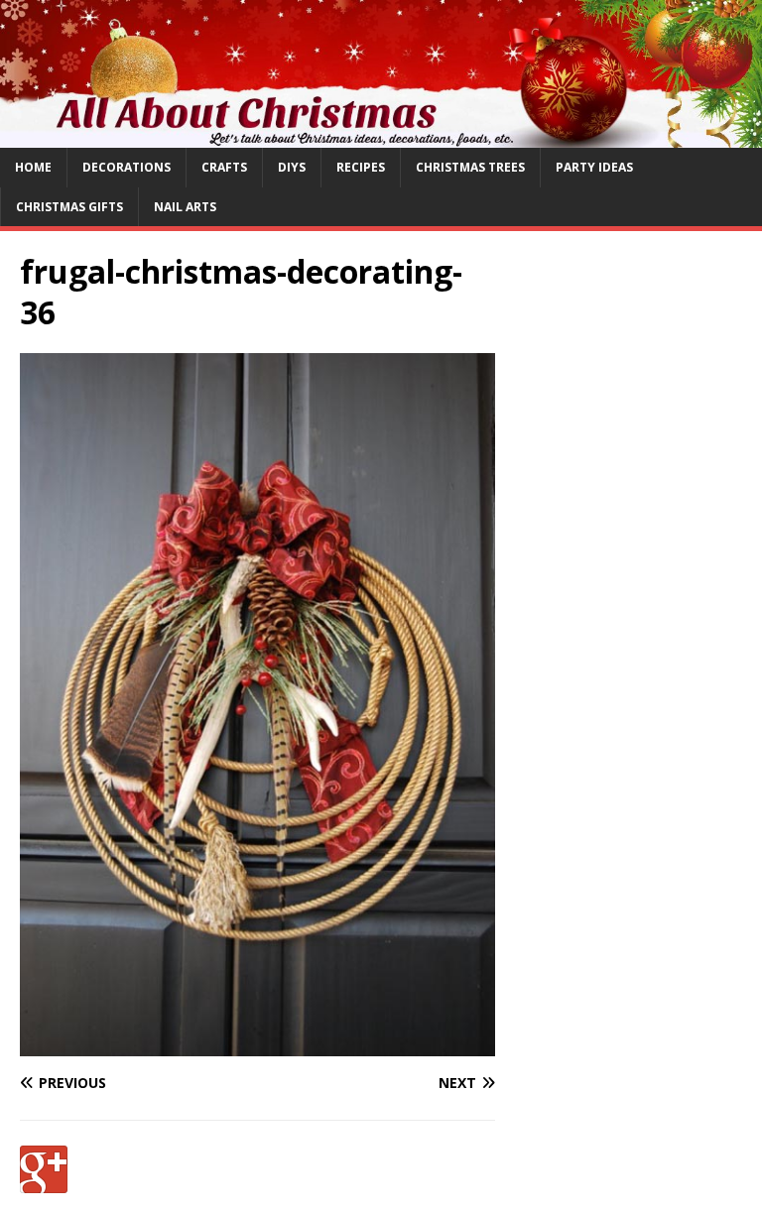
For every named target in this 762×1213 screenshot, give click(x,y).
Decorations (126, 167)
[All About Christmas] (381, 136)
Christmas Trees (470, 167)
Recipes (360, 167)
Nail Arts (185, 206)
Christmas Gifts (69, 206)
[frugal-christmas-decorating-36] (257, 1044)
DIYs (292, 167)
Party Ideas (594, 167)
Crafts (224, 167)
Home (33, 167)
